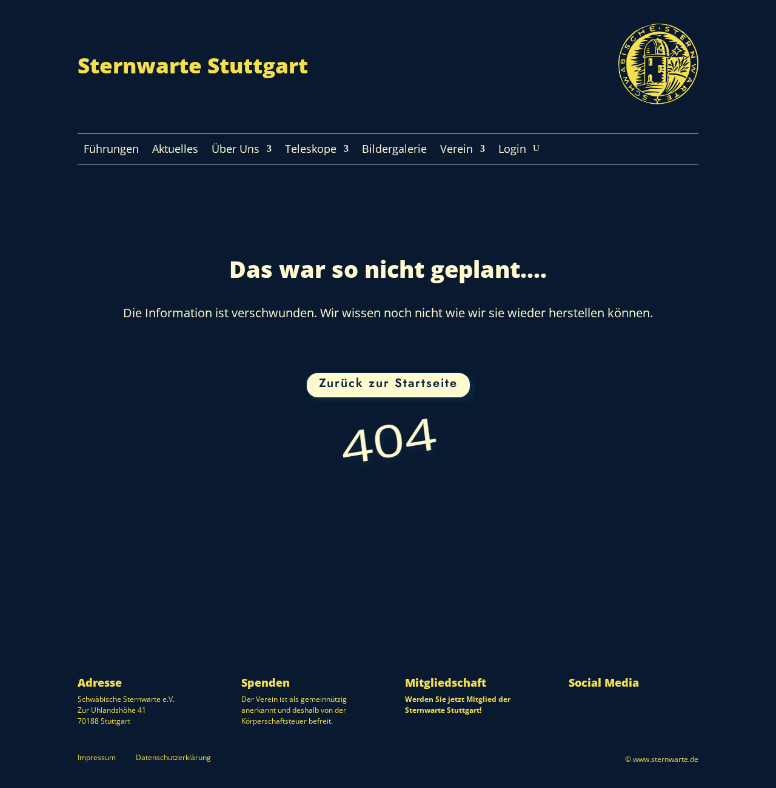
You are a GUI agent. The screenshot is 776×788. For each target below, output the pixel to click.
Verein (456, 150)
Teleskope (310, 150)
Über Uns (235, 150)
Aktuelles (175, 150)
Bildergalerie (394, 150)
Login (512, 150)
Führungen (111, 150)
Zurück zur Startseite (388, 383)
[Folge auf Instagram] (576, 702)
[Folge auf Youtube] (595, 702)
